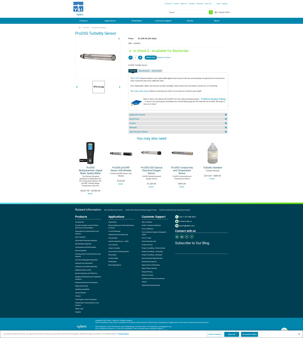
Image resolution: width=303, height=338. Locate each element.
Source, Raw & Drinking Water (118, 251)
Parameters (136, 21)
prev (119, 87)
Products (83, 21)
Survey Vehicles (80, 293)
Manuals (133, 127)
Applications (110, 21)
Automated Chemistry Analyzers (86, 240)
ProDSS (137, 78)
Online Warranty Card (149, 241)
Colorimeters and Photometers (85, 247)
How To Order (146, 238)
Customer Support (163, 21)
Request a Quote (163, 57)
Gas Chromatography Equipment (86, 260)
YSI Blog (192, 4)
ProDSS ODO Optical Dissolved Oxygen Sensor (151, 170)
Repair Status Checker (149, 268)
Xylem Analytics (157, 328)
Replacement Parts (81, 286)
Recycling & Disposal (149, 261)
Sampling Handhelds (99, 28)
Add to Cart (150, 57)
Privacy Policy (152, 322)
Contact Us (168, 4)
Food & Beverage (114, 231)
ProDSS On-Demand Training (213, 99)
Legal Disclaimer (141, 322)
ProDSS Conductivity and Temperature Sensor (182, 170)
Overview (132, 71)
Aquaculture (112, 222)
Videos (144, 282)
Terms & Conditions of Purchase (124, 322)
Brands (190, 21)
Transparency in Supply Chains (168, 322)
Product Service (147, 245)
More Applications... (115, 265)
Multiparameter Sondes (83, 270)
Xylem (147, 328)
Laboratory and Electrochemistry (86, 266)
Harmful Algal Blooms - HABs (118, 241)
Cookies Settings (214, 334)
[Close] (299, 334)
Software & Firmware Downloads (153, 278)
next (76, 87)
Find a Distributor (148, 229)
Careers (176, 4)
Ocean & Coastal (114, 248)
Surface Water (113, 258)
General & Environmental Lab (118, 234)
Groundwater (112, 238)
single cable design (141, 91)
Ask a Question (147, 222)
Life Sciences (113, 245)
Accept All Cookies (249, 334)
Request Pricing (147, 272)
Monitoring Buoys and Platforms (86, 273)
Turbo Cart (208, 4)
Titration (78, 296)
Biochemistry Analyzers (83, 244)
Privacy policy (123, 334)
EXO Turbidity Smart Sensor (113, 210)
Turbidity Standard (212, 167)
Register (224, 4)
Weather (78, 312)
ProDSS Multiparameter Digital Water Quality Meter (90, 170)
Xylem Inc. (183, 4)
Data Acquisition (81, 250)
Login (218, 4)
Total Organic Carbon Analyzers (86, 299)
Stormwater (112, 255)
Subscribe (199, 4)
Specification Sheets (138, 132)
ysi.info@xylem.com (187, 226)
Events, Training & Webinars (151, 225)
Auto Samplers (80, 237)
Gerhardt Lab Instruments (83, 263)
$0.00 (224, 12)
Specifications (144, 71)
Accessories (157, 71)
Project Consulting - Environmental (153, 248)
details (90, 194)
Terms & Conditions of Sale (104, 322)
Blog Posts (134, 119)
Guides (132, 123)
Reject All (231, 334)
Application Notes (137, 114)
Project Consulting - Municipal (152, 255)
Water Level (79, 309)
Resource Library (147, 275)
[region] (151, 334)
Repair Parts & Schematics (151, 265)
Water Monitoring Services (151, 285)
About (216, 21)
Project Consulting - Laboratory (152, 251)
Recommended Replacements (152, 258)
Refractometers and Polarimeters (86, 282)
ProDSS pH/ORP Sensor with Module (121, 169)
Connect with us (185, 221)
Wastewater (112, 261)
